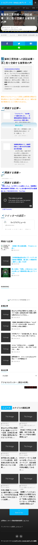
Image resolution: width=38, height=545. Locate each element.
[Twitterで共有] (19, 43)
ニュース (17, 8)
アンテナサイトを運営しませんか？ (12, 526)
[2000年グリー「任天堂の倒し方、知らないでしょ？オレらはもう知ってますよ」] (6, 337)
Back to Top (19, 512)
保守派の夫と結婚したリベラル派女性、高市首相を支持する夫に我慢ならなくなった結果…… (9, 462)
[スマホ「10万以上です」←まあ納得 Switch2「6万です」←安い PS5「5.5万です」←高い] (6, 349)
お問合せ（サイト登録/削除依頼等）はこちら (15, 520)
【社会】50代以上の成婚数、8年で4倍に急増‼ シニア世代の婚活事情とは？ (28, 433)
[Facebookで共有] (7, 43)
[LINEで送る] (19, 48)
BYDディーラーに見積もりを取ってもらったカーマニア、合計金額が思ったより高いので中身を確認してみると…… (28, 464)
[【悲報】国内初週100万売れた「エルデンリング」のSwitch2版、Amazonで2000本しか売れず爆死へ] (6, 326)
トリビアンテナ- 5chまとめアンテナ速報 (24, 541)
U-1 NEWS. (6, 425)
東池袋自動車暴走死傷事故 (12, 69)
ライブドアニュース (18, 222)
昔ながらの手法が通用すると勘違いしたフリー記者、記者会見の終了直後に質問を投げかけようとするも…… (24, 313)
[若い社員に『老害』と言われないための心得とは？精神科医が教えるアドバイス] (6, 272)
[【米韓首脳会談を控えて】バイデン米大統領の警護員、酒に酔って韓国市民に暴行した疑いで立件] (6, 261)
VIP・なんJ (26, 8)
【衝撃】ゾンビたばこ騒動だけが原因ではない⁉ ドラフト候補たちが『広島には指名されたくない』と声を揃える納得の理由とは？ (28, 498)
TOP (2, 8)
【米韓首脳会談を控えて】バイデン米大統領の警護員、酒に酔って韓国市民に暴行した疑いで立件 (24, 260)
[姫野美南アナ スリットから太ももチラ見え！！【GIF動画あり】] (6, 360)
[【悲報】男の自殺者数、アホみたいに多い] (6, 249)
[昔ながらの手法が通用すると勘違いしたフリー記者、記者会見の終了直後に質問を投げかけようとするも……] (6, 314)
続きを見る (19, 125)
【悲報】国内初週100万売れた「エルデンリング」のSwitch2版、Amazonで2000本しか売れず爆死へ (24, 324)
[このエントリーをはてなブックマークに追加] (31, 43)
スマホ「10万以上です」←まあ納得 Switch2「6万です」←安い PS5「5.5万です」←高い (24, 347)
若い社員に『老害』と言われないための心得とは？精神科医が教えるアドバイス (24, 271)
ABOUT (9, 8)
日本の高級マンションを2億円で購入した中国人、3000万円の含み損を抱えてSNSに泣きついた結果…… (9, 494)
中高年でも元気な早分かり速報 (13, 29)
